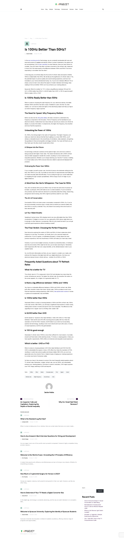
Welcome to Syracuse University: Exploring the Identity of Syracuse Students (48, 512)
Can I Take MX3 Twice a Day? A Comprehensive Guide (93, 519)
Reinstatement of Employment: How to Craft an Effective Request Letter (93, 506)
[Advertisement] (62, 22)
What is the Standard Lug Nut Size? (33, 419)
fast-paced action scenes (61, 291)
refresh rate (28, 376)
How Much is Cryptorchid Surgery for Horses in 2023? (40, 474)
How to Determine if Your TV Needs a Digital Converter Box (42, 493)
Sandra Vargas (25, 439)
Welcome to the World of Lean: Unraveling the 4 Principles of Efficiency (46, 455)
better (42, 372)
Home (26, 38)
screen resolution (43, 64)
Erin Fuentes (25, 458)
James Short (25, 495)
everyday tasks (49, 372)
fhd (57, 372)
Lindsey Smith (25, 422)
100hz (31, 372)
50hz (37, 372)
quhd (67, 372)
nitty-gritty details (42, 117)
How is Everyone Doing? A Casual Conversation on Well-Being (93, 501)
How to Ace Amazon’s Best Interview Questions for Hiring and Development (48, 436)
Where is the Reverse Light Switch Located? (93, 511)
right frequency (37, 376)
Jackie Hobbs (29, 53)
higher (62, 372)
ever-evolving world (33, 60)
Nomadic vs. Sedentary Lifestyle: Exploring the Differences (93, 515)
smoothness (46, 376)
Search (83, 487)
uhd (53, 376)
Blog (31, 38)
